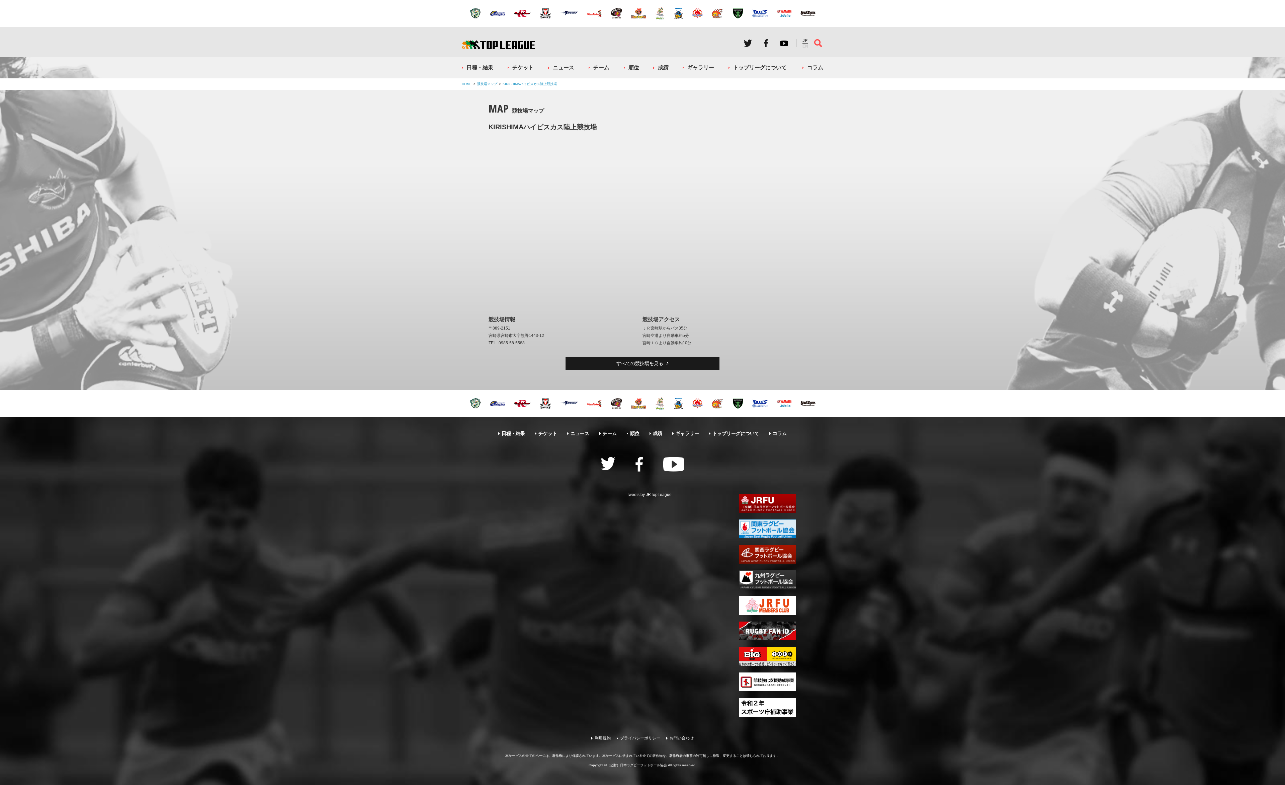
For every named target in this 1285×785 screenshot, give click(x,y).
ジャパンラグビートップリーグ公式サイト (498, 44)
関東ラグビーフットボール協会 (767, 528)
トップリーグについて (760, 67)
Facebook (766, 43)
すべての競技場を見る (639, 363)
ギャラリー (700, 67)
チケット (523, 67)
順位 (633, 67)
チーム (601, 67)
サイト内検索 (818, 43)
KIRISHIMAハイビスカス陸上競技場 (530, 84)
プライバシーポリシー (640, 738)
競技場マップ (487, 84)
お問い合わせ (682, 738)
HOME (467, 84)
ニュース (563, 67)
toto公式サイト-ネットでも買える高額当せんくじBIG (767, 656)
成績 (663, 67)
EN (805, 46)
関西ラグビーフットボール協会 (767, 554)
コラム (815, 67)
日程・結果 (479, 67)
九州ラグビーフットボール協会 (767, 579)
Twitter (748, 43)
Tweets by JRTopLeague (649, 494)
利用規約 (603, 738)
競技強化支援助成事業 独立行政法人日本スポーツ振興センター (767, 681)
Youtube (784, 43)
